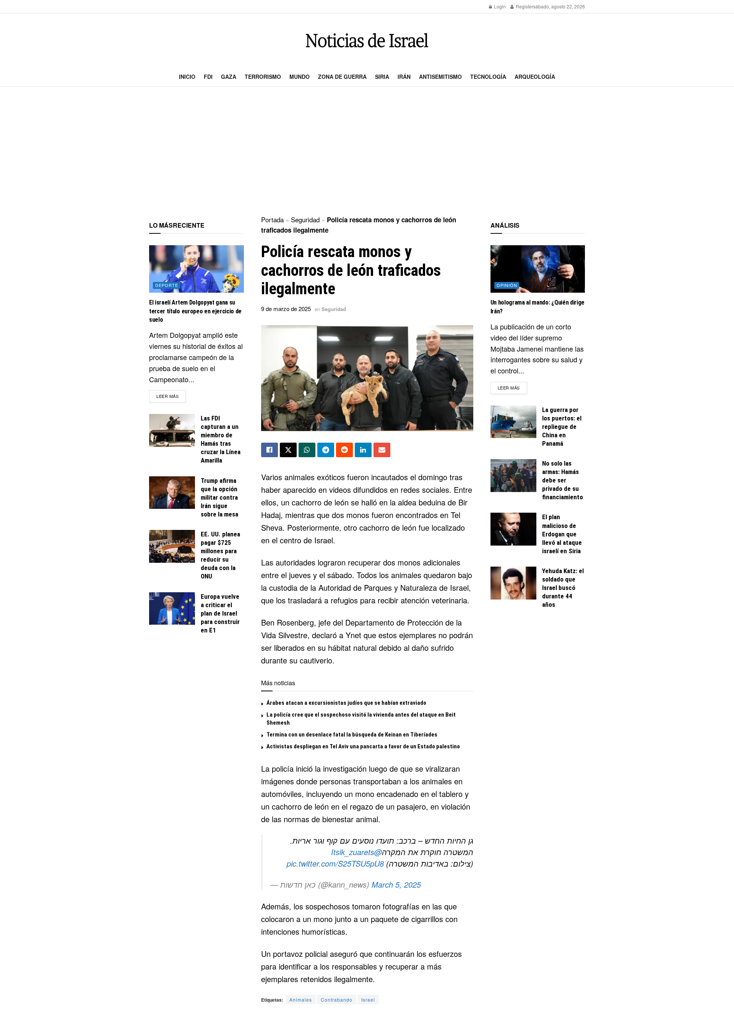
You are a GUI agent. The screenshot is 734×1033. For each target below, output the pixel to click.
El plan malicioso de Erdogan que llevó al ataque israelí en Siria (562, 533)
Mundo (299, 76)
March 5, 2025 (396, 884)
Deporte (166, 285)
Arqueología (535, 76)
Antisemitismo (440, 76)
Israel (368, 999)
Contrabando (336, 999)
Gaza (228, 76)
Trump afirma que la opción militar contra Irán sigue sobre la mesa (219, 497)
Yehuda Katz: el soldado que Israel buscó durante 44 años (563, 587)
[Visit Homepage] (367, 40)
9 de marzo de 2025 (286, 309)
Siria (382, 76)
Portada (272, 219)
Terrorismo (263, 76)
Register (524, 6)
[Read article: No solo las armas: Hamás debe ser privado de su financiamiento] (513, 475)
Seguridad (305, 219)
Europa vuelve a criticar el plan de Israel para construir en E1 (220, 613)
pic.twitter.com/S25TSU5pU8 (335, 863)
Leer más (171, 396)
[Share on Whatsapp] (307, 450)
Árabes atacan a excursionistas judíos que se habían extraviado (346, 702)
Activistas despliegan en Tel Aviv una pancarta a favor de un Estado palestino (363, 746)
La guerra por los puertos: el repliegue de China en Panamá (561, 426)
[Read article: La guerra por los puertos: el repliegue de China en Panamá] (513, 422)
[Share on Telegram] (325, 450)
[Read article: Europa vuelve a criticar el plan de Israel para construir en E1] (172, 608)
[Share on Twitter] (288, 450)
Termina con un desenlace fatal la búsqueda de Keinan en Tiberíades (351, 734)
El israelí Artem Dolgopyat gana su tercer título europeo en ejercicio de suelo (195, 311)
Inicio (187, 76)
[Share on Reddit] (344, 450)
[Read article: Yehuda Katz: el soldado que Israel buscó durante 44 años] (513, 583)
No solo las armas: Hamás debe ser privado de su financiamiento (562, 480)
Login (499, 6)
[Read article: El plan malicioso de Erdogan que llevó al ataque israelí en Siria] (513, 529)
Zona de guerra (342, 76)
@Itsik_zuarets (356, 851)
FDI (208, 76)
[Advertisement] (367, 151)
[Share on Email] (381, 450)
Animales (300, 999)
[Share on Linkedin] (363, 450)
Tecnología (488, 76)
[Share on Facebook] (269, 450)
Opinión (507, 285)
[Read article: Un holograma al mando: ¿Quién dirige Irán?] (537, 269)
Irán (404, 76)
